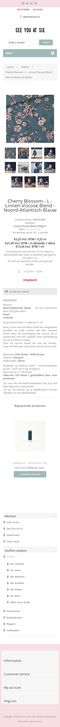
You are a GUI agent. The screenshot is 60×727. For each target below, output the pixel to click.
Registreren (23, 9)
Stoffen (11, 556)
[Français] (32, 4)
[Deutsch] (36, 4)
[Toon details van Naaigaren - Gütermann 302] (30, 436)
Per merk (15, 570)
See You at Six (33, 229)
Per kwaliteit (17, 576)
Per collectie (17, 564)
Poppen (11, 624)
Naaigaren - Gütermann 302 (30, 462)
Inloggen (38, 9)
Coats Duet (13, 541)
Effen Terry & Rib (20, 602)
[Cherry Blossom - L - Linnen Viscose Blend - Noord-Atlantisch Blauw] (10, 153)
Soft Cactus (13, 522)
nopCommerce (35, 721)
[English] (24, 4)
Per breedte (17, 583)
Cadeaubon (13, 630)
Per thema (16, 589)
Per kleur (15, 596)
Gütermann (13, 535)
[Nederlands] (28, 4)
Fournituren (13, 611)
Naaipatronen (15, 617)
